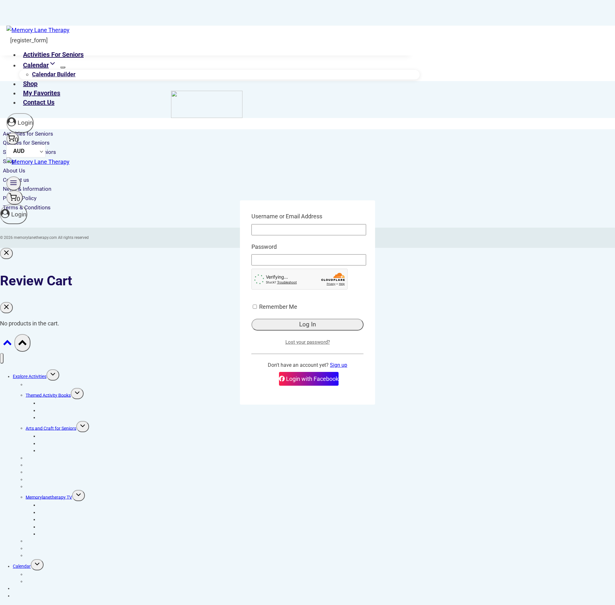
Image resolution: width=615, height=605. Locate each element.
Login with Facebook (312, 378)
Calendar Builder (54, 74)
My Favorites (41, 93)
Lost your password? (307, 342)
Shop (30, 84)
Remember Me (277, 306)
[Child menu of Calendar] (62, 67)
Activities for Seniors (53, 54)
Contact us (38, 102)
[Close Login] (6, 253)
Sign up (338, 365)
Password (264, 246)
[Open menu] (13, 183)
